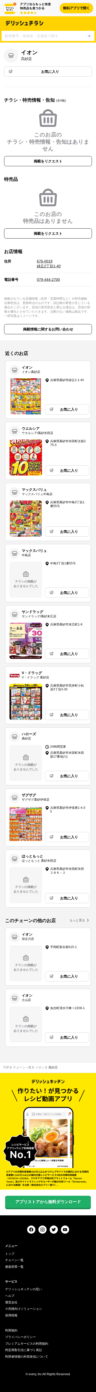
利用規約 (11, 1330)
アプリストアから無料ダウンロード (48, 1202)
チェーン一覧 (22, 1067)
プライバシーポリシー (20, 1337)
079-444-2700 (48, 279)
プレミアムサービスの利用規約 (26, 1343)
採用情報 (11, 1315)
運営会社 (11, 1302)
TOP (6, 1067)
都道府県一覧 (14, 1267)
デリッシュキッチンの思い (23, 1289)
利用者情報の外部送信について (26, 1356)
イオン (40, 1067)
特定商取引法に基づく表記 (23, 1350)
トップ (9, 1254)
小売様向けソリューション (23, 1309)
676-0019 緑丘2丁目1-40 (49, 263)
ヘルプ (9, 1296)
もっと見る (77, 920)
